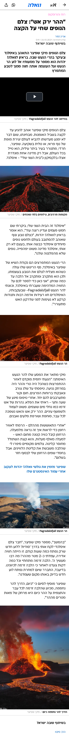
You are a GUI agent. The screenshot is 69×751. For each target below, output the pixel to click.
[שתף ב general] (6, 5)
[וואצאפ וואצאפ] (13, 5)
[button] (53, 5)
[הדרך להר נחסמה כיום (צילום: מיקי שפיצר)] (34, 660)
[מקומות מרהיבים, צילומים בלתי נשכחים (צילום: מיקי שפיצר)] (34, 192)
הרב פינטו (60, 732)
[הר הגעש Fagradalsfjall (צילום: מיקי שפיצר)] (34, 341)
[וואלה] (34, 5)
